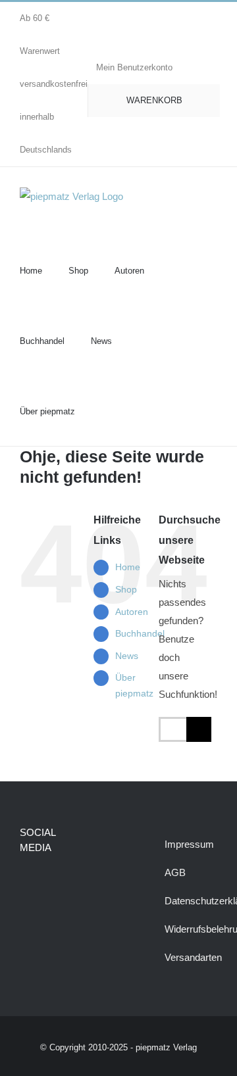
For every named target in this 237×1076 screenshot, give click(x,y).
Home (127, 567)
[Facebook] (26, 881)
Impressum (189, 844)
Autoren (131, 611)
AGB (175, 872)
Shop (126, 589)
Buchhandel (140, 633)
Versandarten (193, 957)
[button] (104, 411)
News (126, 655)
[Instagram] (48, 881)
